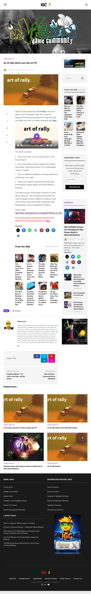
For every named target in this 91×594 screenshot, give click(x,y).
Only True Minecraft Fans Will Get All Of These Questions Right (54, 270)
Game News (8, 487)
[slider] (27, 145)
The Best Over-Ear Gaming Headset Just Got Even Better (42, 270)
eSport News (8, 496)
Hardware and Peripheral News (15, 501)
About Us (12, 578)
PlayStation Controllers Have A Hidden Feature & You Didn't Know (43, 298)
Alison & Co (11, 69)
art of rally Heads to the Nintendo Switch (62, 428)
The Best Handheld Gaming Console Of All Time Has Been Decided (31, 298)
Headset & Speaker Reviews (58, 496)
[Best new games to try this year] (67, 295)
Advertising (37, 578)
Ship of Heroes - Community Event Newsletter (49, 376)
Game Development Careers (14, 510)
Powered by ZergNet (51, 246)
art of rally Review (54, 466)
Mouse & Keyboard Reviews (57, 501)
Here (48, 221)
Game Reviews (52, 463)
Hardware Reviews (54, 505)
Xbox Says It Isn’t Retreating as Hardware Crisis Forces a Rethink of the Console (21, 532)
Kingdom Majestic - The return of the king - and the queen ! (16, 376)
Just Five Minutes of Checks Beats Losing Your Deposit (21, 538)
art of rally (16, 311)
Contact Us (77, 578)
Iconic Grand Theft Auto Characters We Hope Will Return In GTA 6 (68, 138)
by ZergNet (81, 90)
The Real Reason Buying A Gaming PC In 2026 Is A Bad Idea (19, 298)
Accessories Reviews (55, 510)
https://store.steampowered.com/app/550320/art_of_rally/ (39, 213)
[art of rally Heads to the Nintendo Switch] (67, 408)
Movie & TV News (10, 505)
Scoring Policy (24, 578)
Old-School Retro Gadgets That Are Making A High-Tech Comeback (80, 138)
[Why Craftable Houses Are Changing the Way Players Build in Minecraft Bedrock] (74, 216)
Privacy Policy (65, 578)
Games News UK (9, 59)
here (55, 121)
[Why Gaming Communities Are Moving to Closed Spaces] (67, 304)
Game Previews (53, 492)
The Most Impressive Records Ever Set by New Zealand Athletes (21, 544)
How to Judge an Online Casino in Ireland (19, 523)
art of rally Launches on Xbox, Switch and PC (20, 428)
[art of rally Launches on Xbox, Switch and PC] (24, 408)
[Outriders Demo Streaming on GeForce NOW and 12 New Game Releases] (24, 447)
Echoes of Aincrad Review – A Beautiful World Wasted (24, 527)
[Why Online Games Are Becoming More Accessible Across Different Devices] (67, 277)
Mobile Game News (11, 492)
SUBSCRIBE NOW (74, 187)
